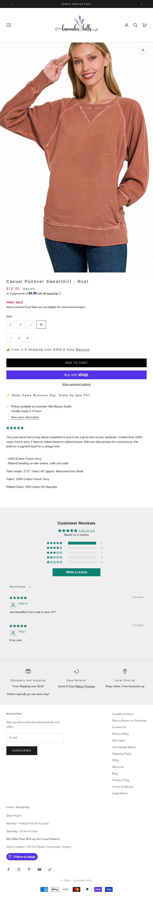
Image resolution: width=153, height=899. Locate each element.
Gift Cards (118, 740)
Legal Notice (120, 793)
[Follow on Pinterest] (29, 869)
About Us (118, 766)
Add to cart (76, 362)
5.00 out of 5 (87, 530)
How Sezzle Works (124, 747)
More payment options (76, 384)
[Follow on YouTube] (39, 869)
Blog (115, 773)
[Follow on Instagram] (19, 869)
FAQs (115, 760)
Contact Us (119, 727)
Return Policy (120, 733)
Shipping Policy (121, 753)
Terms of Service (122, 786)
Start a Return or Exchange (129, 720)
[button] (76, 293)
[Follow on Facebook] (8, 869)
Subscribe (21, 750)
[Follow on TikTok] (50, 869)
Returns (83, 349)
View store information (25, 417)
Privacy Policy (120, 780)
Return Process (85, 686)
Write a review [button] (76, 572)
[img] (18, 597)
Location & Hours (123, 714)
